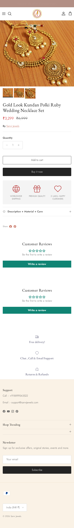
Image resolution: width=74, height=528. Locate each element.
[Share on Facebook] (10, 226)
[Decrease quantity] (6, 145)
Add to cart (37, 160)
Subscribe (37, 470)
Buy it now (37, 172)
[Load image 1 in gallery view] (37, 53)
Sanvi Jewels (12, 126)
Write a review (37, 264)
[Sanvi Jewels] (37, 14)
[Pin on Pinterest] (15, 226)
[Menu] (4, 13)
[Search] (11, 13)
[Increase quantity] (20, 145)
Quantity (7, 138)
